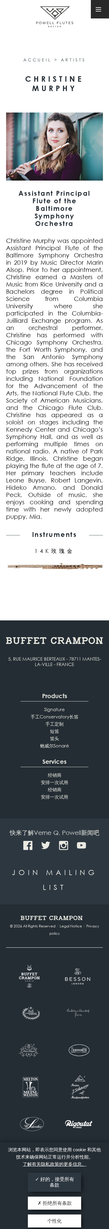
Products (54, 695)
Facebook (27, 845)
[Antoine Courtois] (78, 1013)
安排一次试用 (54, 782)
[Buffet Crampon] (30, 976)
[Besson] (78, 976)
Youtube (81, 845)
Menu (100, 9)
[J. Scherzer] (78, 1087)
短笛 (54, 731)
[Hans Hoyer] (30, 1050)
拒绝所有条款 (56, 1203)
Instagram (63, 845)
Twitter (45, 845)
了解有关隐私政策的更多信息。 (54, 1164)
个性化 (54, 1221)
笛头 (54, 738)
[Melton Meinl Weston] (30, 1087)
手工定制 (54, 724)
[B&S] (30, 1013)
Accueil (37, 60)
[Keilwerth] (78, 1050)
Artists (73, 60)
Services (54, 761)
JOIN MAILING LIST (54, 879)
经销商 (54, 775)
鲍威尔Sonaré (54, 746)
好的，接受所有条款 (56, 1182)
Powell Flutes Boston (54, 23)
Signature (54, 709)
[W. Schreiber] (30, 1124)
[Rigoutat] (78, 1124)
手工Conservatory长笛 (54, 717)
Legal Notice (71, 926)
